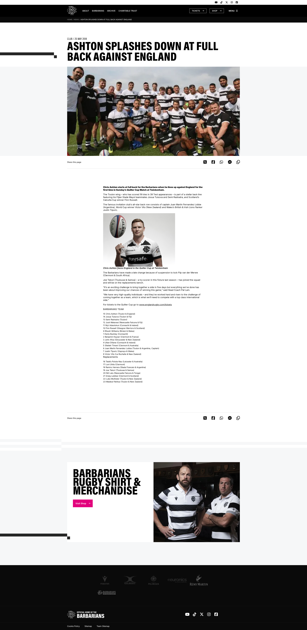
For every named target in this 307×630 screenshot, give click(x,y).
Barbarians (98, 11)
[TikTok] (221, 2)
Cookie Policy (73, 626)
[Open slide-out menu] (233, 10)
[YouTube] (216, 2)
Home (69, 19)
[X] (226, 2)
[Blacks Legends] (106, 593)
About (85, 11)
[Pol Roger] (153, 580)
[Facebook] (237, 2)
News (76, 19)
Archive (111, 11)
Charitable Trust (127, 11)
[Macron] (106, 580)
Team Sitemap (103, 626)
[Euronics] (177, 580)
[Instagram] (232, 2)
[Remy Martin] (200, 580)
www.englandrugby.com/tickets (155, 304)
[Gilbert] (130, 580)
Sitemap (88, 626)
